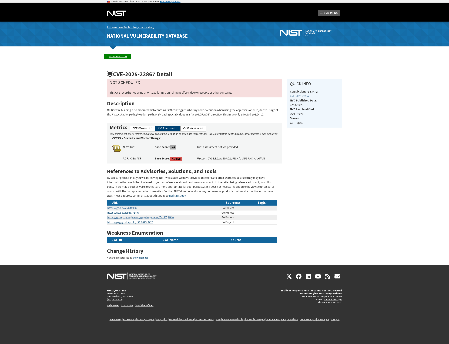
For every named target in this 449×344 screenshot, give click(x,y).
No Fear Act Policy (204, 319)
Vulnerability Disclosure (181, 319)
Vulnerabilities (118, 56)
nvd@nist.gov (177, 195)
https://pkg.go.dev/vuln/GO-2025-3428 (130, 222)
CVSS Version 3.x (167, 128)
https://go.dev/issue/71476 (123, 212)
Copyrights (161, 319)
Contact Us (127, 305)
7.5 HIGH (176, 158)
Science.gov (323, 319)
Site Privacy (116, 319)
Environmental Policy (233, 319)
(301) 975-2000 (114, 299)
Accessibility (129, 319)
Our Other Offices (144, 305)
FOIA (218, 319)
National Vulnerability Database (147, 36)
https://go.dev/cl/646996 (122, 208)
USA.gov (335, 319)
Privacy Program (146, 319)
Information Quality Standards (282, 319)
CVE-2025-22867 (299, 96)
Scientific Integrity (255, 319)
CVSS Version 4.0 (142, 128)
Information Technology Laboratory (130, 27)
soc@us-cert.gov (333, 299)
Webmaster (113, 305)
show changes (140, 258)
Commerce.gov (308, 319)
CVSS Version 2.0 (193, 128)
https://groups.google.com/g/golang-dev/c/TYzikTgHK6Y (140, 217)
